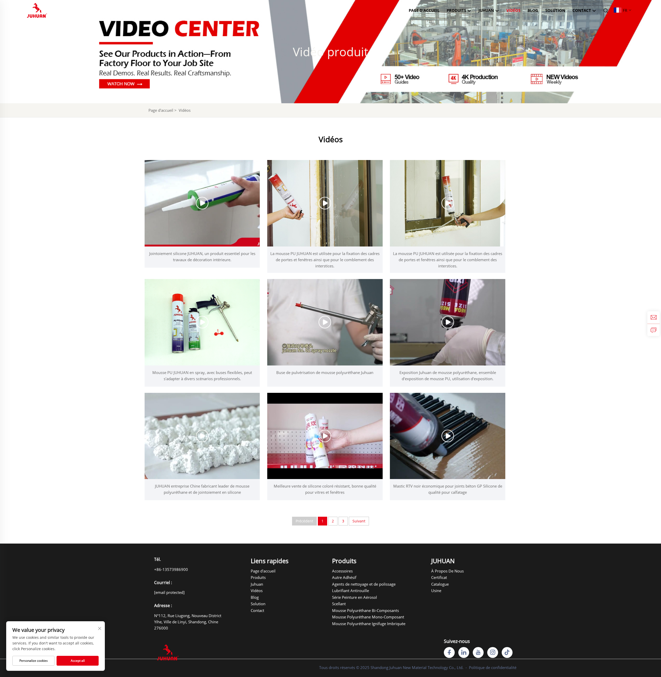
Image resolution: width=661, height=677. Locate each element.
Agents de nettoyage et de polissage (350, 584)
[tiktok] (507, 652)
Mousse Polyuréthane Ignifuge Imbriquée (350, 623)
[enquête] (653, 330)
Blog (533, 10)
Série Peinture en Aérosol (350, 597)
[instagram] (492, 652)
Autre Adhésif (344, 577)
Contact (582, 10)
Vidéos (513, 10)
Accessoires (342, 571)
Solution (555, 10)
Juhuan (257, 584)
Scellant (339, 603)
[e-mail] (653, 317)
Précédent (304, 521)
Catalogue (440, 584)
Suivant (358, 521)
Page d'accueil (424, 10)
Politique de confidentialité (492, 667)
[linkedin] (463, 652)
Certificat (439, 577)
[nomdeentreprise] (37, 10)
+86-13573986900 (171, 569)
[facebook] (449, 652)
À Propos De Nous (445, 571)
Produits (457, 10)
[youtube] (478, 652)
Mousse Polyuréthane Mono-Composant (350, 616)
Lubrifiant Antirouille (350, 590)
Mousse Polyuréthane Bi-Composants (350, 610)
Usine (436, 590)
